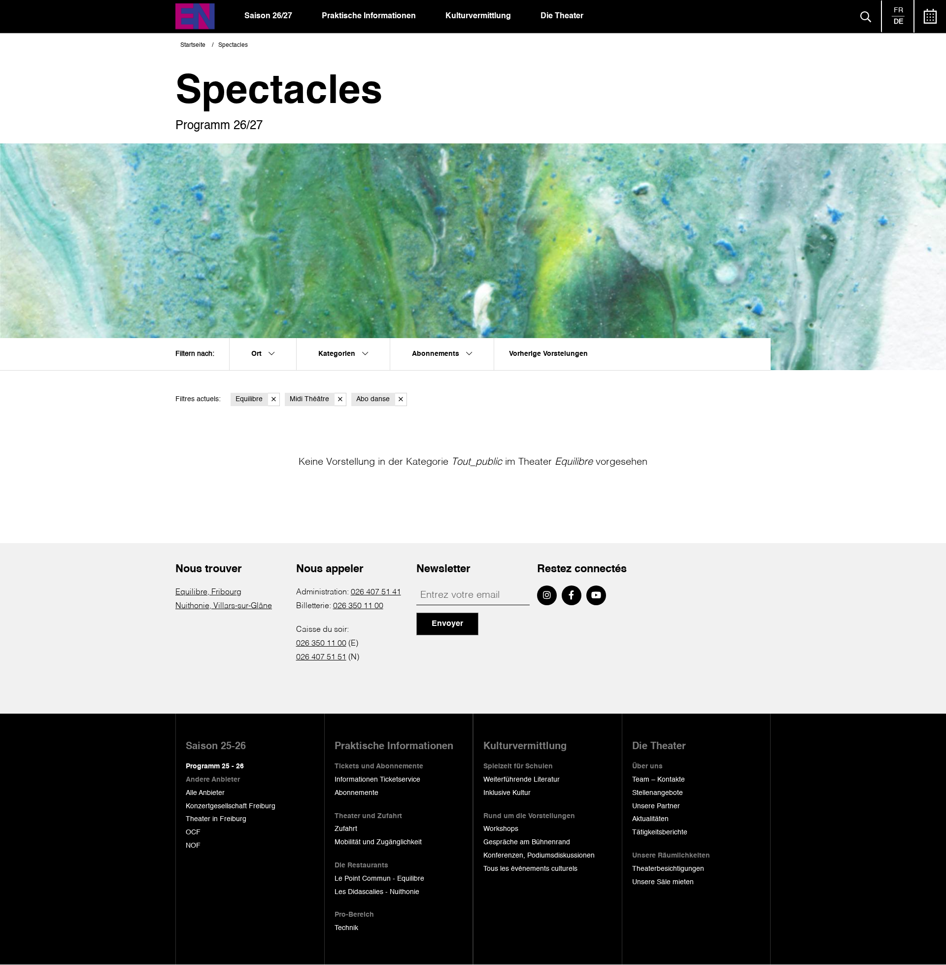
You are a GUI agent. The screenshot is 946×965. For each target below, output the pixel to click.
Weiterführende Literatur (521, 779)
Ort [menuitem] (257, 353)
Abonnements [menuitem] (436, 353)
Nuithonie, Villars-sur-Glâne (223, 606)
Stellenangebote (657, 793)
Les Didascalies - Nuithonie (377, 892)
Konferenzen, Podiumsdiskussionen (539, 855)
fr (898, 10)
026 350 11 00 (358, 606)
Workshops (500, 829)
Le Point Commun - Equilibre (379, 878)
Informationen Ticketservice (377, 779)
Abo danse (373, 399)
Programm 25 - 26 (215, 766)
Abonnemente (356, 793)
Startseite (192, 45)
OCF (193, 832)
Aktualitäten (650, 819)
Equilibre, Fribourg (208, 592)
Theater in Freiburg (216, 819)
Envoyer (447, 624)
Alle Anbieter (205, 793)
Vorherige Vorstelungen (548, 353)
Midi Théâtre (309, 399)
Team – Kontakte (658, 779)
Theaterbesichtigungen (668, 868)
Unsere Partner (656, 806)
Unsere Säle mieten (663, 882)
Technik (346, 928)
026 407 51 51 (321, 657)
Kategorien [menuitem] (337, 353)
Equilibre (249, 399)
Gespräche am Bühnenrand (526, 842)
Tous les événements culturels (530, 868)
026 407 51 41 (376, 592)
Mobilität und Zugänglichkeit (378, 842)
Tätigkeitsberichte (659, 832)
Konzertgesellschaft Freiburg (230, 806)
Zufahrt (346, 829)
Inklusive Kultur (507, 793)
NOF (193, 845)
